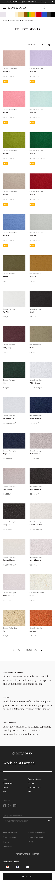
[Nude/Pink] (36, 14)
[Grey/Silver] (3, 14)
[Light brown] (21, 14)
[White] (10, 14)
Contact (31, 783)
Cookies (31, 842)
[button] (4, 7)
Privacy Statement (9, 837)
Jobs (4, 791)
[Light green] (30, 14)
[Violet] (41, 14)
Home (5, 20)
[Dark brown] (26, 14)
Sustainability (8, 783)
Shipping (6, 842)
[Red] (38, 14)
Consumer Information (37, 832)
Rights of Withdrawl (36, 837)
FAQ (29, 791)
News (5, 779)
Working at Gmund (19, 763)
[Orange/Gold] (33, 14)
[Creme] (16, 14)
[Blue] (44, 14)
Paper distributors (34, 779)
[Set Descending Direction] (49, 44)
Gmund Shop (14, 20)
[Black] (53, 14)
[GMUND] (17, 8)
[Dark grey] (49, 14)
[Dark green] (28, 14)
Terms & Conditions (10, 832)
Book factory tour (34, 787)
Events (5, 787)
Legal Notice (7, 846)
